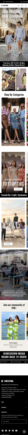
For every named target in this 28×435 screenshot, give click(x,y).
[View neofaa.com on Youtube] (16, 430)
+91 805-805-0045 (6, 397)
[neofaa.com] (4, 5)
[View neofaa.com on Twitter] (9, 430)
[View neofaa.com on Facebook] (6, 430)
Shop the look (13, 346)
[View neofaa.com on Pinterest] (13, 430)
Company (3, 407)
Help (2, 402)
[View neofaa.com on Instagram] (2, 430)
